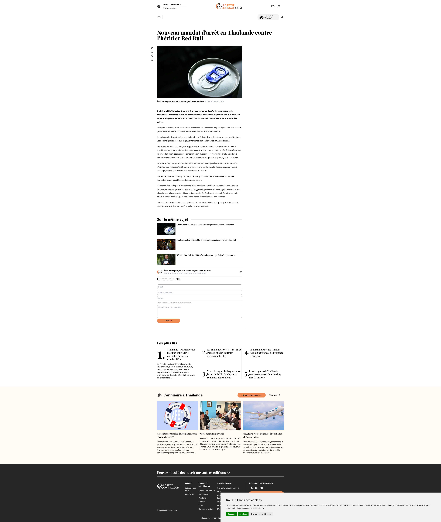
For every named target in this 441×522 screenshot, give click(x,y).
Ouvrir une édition (207, 490)
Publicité (202, 498)
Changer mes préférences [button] (261, 514)
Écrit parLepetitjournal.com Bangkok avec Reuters (180, 101)
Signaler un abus (206, 509)
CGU (201, 505)
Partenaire (203, 494)
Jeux (219, 505)
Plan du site (206, 518)
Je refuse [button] (243, 514)
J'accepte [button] (231, 514)
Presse (202, 501)
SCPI (219, 491)
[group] (276, 16)
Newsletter (189, 494)
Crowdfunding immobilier (228, 488)
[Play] (276, 17)
